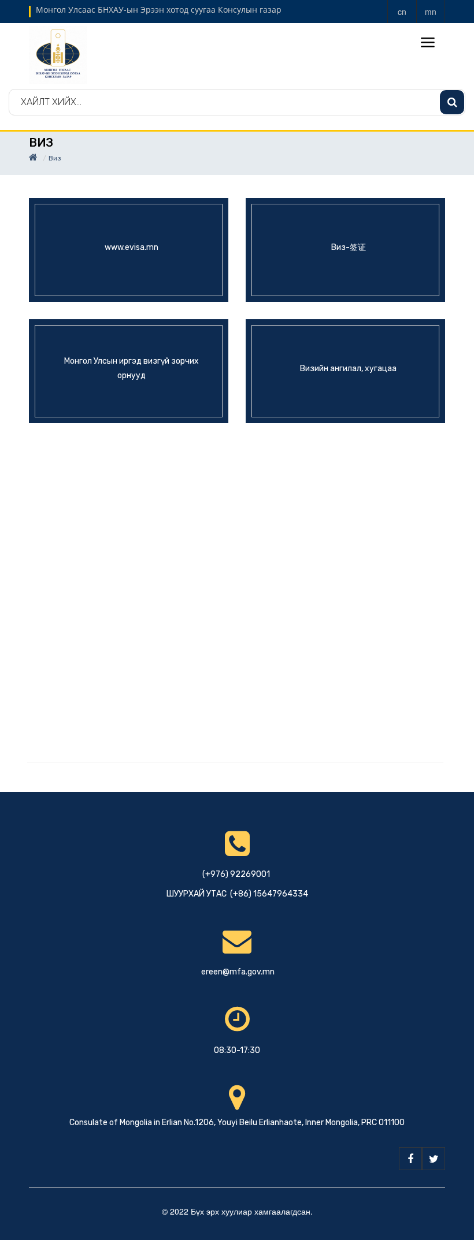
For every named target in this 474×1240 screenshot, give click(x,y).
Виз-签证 (348, 247)
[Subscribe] (452, 102)
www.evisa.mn (131, 247)
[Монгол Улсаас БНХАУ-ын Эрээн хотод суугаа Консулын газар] (58, 53)
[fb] (410, 1158)
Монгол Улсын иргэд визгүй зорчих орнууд (131, 368)
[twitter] (433, 1158)
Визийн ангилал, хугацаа (348, 368)
